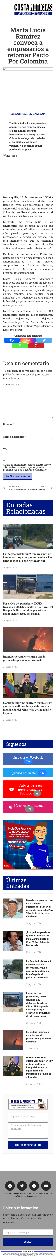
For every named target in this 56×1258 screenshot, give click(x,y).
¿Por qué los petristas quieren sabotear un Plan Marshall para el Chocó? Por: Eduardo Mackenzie (38, 938)
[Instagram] (28, 340)
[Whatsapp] (20, 345)
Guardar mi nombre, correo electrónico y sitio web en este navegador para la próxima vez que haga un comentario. (27, 467)
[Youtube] (46, 1186)
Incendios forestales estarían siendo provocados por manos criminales (24, 658)
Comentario (11, 384)
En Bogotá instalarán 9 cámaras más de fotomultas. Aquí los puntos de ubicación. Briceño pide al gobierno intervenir (28, 557)
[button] (4, 10)
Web (5, 449)
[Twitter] (44, 340)
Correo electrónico (14, 436)
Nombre (8, 424)
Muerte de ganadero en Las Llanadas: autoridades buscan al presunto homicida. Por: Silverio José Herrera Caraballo (39, 908)
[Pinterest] (36, 345)
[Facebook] (12, 340)
